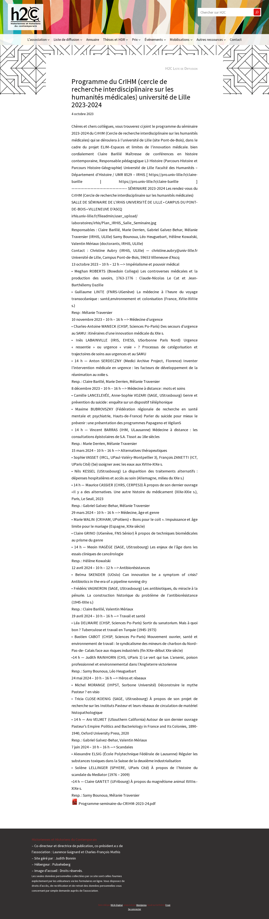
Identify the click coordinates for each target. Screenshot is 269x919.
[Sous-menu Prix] (139, 39)
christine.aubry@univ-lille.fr (175, 250)
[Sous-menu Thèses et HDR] (127, 39)
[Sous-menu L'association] (48, 39)
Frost (167, 904)
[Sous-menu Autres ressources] (225, 39)
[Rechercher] (257, 12)
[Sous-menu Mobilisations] (191, 39)
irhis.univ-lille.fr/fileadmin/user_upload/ (104, 215)
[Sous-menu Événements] (165, 39)
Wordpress (141, 904)
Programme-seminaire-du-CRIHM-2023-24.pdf (117, 803)
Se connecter (134, 909)
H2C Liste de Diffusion (181, 68)
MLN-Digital (117, 904)
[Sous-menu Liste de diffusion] (81, 39)
